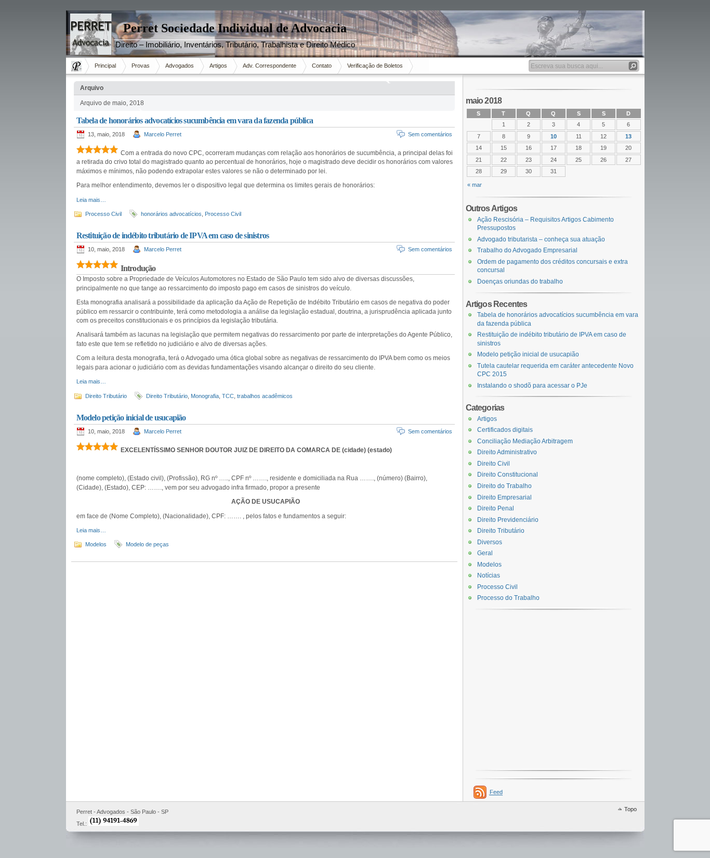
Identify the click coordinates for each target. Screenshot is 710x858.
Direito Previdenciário (507, 519)
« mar (474, 185)
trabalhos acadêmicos (265, 396)
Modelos (96, 544)
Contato (322, 65)
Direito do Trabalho (504, 486)
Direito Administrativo (507, 452)
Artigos (218, 65)
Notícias (488, 575)
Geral (485, 553)
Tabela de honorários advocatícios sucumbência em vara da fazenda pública (194, 120)
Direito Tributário (106, 396)
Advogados (179, 65)
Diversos (489, 542)
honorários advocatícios (171, 214)
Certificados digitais (505, 429)
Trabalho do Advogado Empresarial (527, 250)
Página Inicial (77, 66)
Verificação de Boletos (375, 65)
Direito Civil (493, 463)
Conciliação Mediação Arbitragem (525, 441)
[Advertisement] (31, 181)
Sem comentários (430, 134)
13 (628, 136)
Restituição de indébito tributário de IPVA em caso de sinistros (172, 235)
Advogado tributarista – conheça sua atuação (541, 239)
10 (553, 136)
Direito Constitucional (507, 474)
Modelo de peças (147, 544)
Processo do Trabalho (508, 597)
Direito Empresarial (504, 497)
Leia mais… (91, 200)
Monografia (205, 396)
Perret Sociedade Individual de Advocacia (235, 28)
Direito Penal (495, 508)
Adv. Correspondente (269, 65)
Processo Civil (103, 214)
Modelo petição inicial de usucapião (131, 417)
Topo (630, 809)
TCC (228, 396)
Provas (141, 65)
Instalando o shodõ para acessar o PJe (532, 385)
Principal (105, 65)
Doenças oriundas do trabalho (520, 281)
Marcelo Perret (162, 134)
